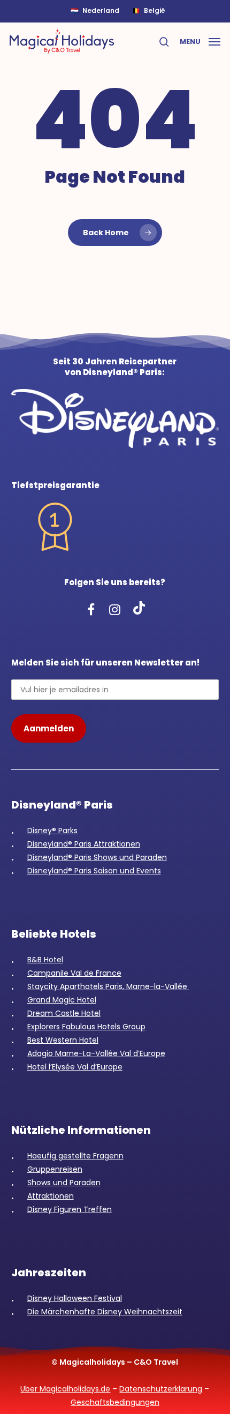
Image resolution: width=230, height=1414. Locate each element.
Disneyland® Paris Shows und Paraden (97, 857)
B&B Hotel (45, 959)
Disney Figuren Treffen (69, 1209)
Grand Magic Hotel (61, 999)
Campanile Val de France (74, 973)
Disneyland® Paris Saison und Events (94, 870)
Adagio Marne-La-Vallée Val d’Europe (96, 1053)
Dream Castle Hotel (64, 1013)
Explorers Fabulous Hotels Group (86, 1026)
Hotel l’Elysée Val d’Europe (74, 1066)
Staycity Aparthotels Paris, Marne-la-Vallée (108, 986)
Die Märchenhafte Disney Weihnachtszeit (104, 1311)
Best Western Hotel (62, 1040)
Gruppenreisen (54, 1169)
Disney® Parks (52, 830)
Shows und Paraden (64, 1182)
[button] (200, 40)
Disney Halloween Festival (74, 1298)
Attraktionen (50, 1196)
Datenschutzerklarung (160, 1388)
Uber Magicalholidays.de (65, 1388)
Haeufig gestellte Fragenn (75, 1155)
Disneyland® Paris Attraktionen (83, 844)
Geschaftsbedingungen (115, 1402)
